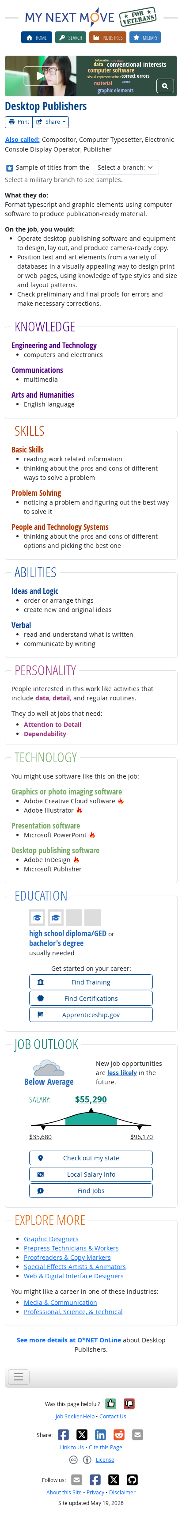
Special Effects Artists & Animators (75, 1266)
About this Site (64, 1492)
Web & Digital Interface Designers (74, 1276)
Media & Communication (60, 1302)
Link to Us (72, 1447)
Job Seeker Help (75, 1416)
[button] (121, 801)
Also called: (22, 139)
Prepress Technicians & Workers (71, 1248)
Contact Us (112, 1416)
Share (52, 121)
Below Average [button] (49, 1082)
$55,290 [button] (91, 1099)
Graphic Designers (51, 1239)
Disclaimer (122, 1492)
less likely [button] (122, 1072)
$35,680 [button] (40, 1137)
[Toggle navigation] (19, 1377)
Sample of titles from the (52, 167)
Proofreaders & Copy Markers (67, 1257)
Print (22, 121)
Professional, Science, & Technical (73, 1311)
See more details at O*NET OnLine (69, 1340)
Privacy (95, 1492)
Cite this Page (105, 1447)
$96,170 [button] (141, 1137)
